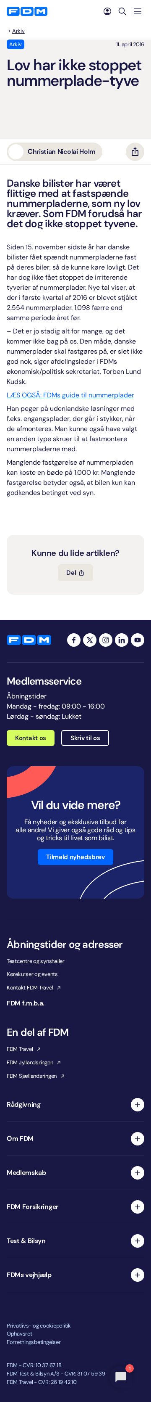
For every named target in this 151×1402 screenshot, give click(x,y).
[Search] (122, 11)
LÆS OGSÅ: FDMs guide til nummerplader (70, 395)
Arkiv (18, 31)
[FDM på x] (89, 640)
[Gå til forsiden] (27, 11)
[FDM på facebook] (74, 640)
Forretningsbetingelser (33, 1342)
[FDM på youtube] (137, 640)
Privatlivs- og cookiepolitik (39, 1325)
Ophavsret (19, 1333)
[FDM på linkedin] (121, 640)
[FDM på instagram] (105, 640)
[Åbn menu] (137, 11)
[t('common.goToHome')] (29, 640)
